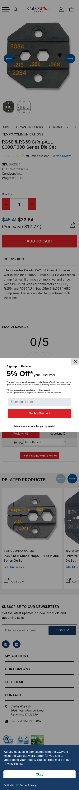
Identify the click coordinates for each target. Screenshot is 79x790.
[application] (39, 767)
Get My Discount (39, 413)
